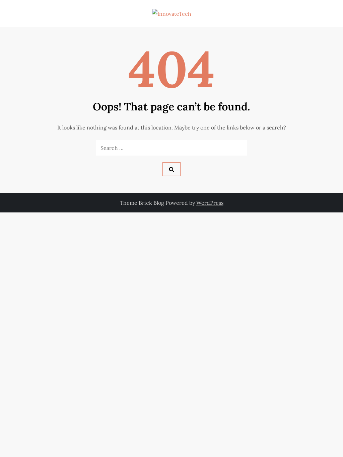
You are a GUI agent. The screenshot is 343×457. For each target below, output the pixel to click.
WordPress (209, 202)
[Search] (171, 169)
